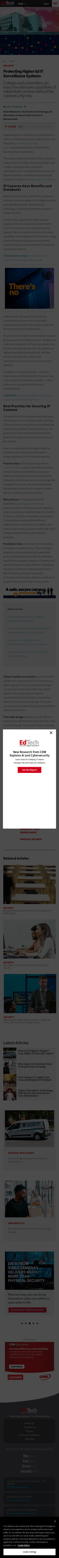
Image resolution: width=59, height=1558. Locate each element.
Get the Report (29, 769)
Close (51, 732)
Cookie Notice (24, 1545)
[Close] (55, 1521)
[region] (29, 1537)
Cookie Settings (29, 1551)
